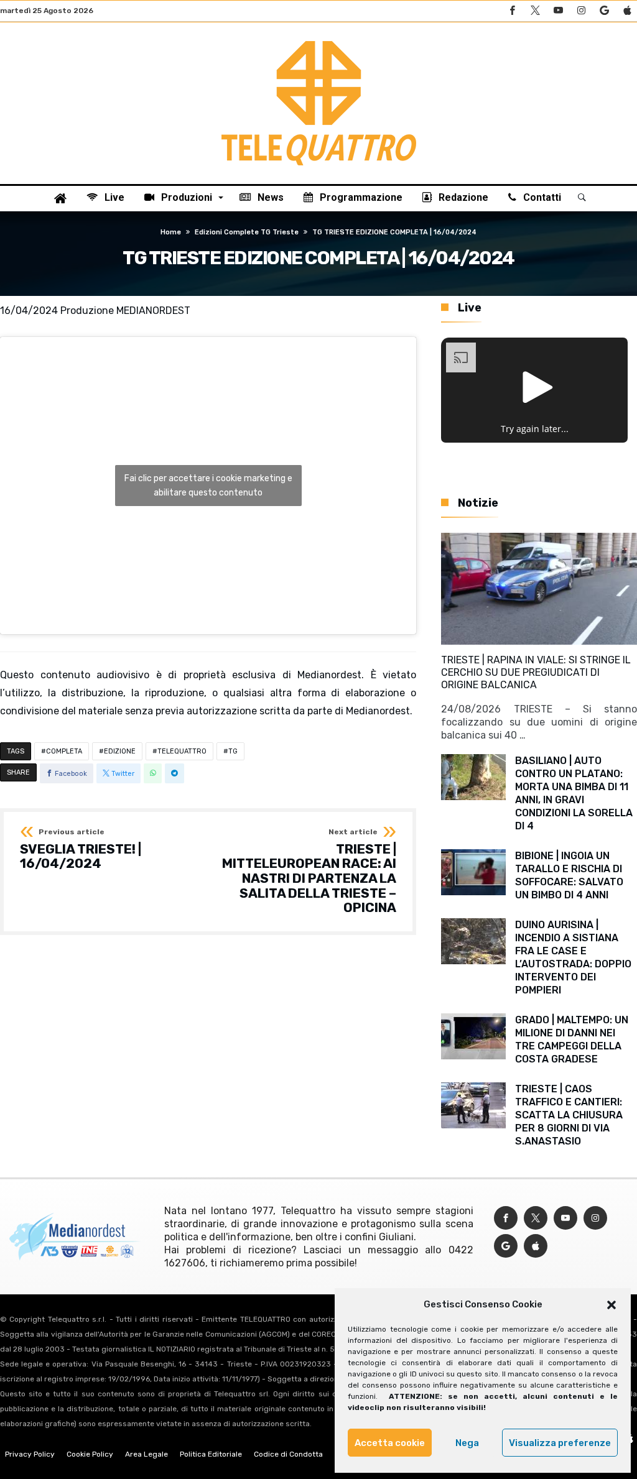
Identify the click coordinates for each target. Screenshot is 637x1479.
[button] (611, 1305)
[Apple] (627, 11)
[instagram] (581, 11)
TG (233, 751)
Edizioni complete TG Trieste (247, 232)
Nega (467, 1443)
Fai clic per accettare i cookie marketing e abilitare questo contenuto (208, 485)
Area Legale (146, 1454)
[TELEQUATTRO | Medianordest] (318, 41)
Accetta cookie (390, 1443)
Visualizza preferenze (560, 1443)
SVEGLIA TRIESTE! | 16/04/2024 (80, 849)
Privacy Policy (30, 1454)
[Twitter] (535, 11)
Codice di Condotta (288, 1454)
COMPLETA (64, 751)
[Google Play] (604, 11)
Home (170, 232)
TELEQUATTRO (182, 751)
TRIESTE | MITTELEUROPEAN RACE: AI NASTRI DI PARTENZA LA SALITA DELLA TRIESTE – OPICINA (309, 871)
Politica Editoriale (211, 1454)
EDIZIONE (120, 751)
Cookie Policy (90, 1454)
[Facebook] (512, 11)
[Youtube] (558, 11)
